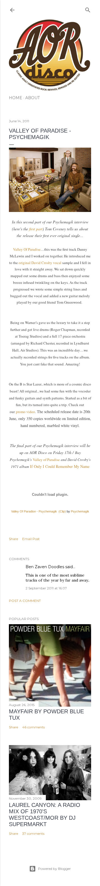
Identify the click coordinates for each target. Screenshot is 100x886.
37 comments (33, 833)
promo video (25, 411)
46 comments (33, 727)
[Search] (87, 8)
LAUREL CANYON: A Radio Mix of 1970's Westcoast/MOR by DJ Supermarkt (44, 814)
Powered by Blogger (54, 869)
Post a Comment (25, 601)
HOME (15, 97)
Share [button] (13, 539)
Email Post (31, 539)
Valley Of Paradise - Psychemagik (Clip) (38, 511)
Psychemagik (80, 511)
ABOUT (32, 97)
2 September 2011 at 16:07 (46, 588)
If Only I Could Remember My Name (59, 466)
